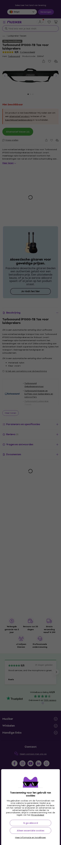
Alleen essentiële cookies (30, 830)
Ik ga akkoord (30, 823)
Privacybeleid (37, 815)
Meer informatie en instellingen (30, 837)
